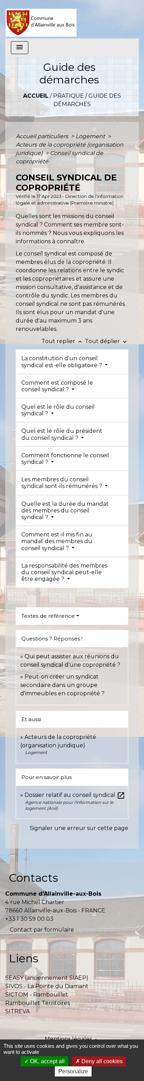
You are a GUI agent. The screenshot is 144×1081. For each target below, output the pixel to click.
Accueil (36, 95)
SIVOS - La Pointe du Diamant (46, 986)
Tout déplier (106, 341)
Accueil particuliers (43, 136)
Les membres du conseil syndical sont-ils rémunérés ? (62, 482)
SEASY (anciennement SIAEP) (46, 978)
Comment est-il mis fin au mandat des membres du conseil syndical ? (56, 541)
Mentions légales (68, 1039)
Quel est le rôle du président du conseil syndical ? (61, 434)
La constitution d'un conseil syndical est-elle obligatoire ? (62, 361)
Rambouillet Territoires (37, 1003)
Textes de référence (48, 616)
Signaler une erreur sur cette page (79, 828)
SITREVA (17, 1011)
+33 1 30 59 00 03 (29, 919)
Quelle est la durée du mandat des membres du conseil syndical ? (65, 510)
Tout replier (63, 341)
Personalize (73, 1071)
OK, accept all (47, 1061)
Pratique (68, 95)
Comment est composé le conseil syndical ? (57, 386)
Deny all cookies (101, 1061)
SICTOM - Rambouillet (36, 994)
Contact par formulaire (42, 929)
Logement (90, 136)
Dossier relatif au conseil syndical (74, 795)
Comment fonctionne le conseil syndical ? (65, 458)
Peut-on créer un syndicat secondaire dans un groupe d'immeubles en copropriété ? (62, 685)
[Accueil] (41, 19)
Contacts (33, 877)
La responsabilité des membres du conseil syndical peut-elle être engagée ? (64, 572)
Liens (23, 958)
